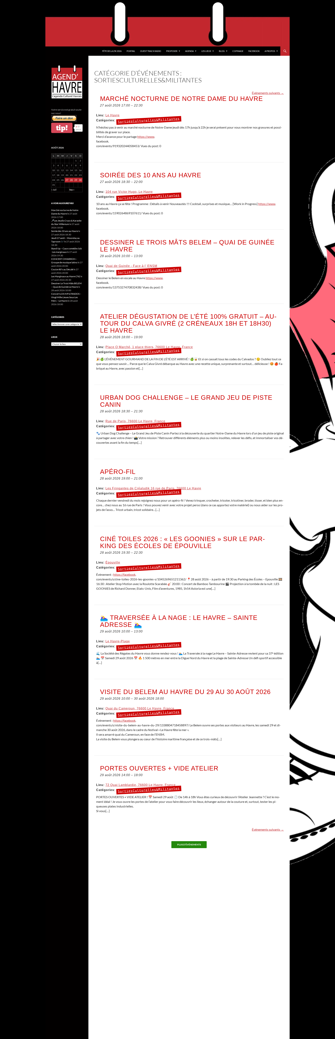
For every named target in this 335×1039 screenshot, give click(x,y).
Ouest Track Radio (150, 51)
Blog (222, 51)
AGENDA (189, 51)
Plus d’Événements (189, 844)
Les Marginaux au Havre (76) (65, 276)
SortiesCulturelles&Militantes (149, 120)
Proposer (171, 51)
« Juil (53, 189)
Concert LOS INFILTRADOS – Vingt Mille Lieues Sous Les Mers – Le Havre (66, 297)
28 (71, 179)
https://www (145, 136)
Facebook (254, 51)
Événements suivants (268, 93)
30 (80, 179)
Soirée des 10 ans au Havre (64, 231)
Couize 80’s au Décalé (62, 269)
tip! (62, 128)
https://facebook (124, 574)
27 (67, 179)
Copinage (237, 51)
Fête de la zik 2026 (112, 51)
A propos (270, 51)
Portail (131, 51)
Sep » (71, 189)
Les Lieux (206, 51)
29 (75, 179)
